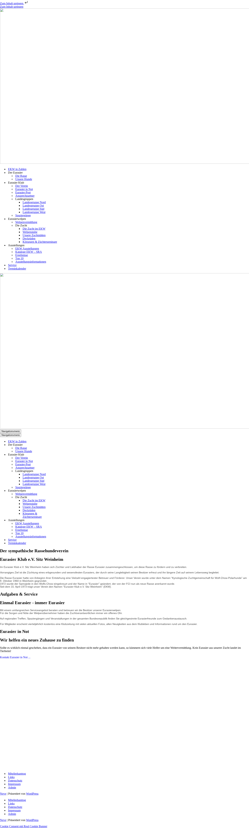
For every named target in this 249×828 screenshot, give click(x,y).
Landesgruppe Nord (34, 202)
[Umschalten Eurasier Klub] (64, 454)
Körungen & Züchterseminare (40, 241)
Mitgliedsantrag (17, 773)
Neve (3, 793)
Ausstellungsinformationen (30, 261)
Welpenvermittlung (26, 222)
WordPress (32, 793)
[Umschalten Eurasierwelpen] (64, 490)
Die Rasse (21, 175)
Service (12, 265)
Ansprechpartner (24, 195)
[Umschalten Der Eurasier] (64, 444)
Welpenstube (30, 232)
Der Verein (21, 185)
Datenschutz (15, 780)
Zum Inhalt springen (12, 3)
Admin (12, 787)
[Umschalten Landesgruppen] (64, 471)
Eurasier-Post (23, 192)
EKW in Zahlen (17, 169)
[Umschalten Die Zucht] (64, 497)
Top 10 (19, 258)
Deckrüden (29, 238)
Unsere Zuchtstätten (34, 235)
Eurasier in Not (24, 189)
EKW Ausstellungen (27, 248)
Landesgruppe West (34, 212)
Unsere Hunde (23, 179)
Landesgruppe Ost (33, 205)
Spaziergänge (23, 215)
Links (11, 777)
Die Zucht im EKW (34, 228)
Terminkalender (17, 268)
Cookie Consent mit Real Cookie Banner (23, 826)
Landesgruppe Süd (33, 208)
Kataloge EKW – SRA (28, 251)
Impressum (14, 784)
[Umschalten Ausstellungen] (64, 520)
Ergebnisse (21, 255)
